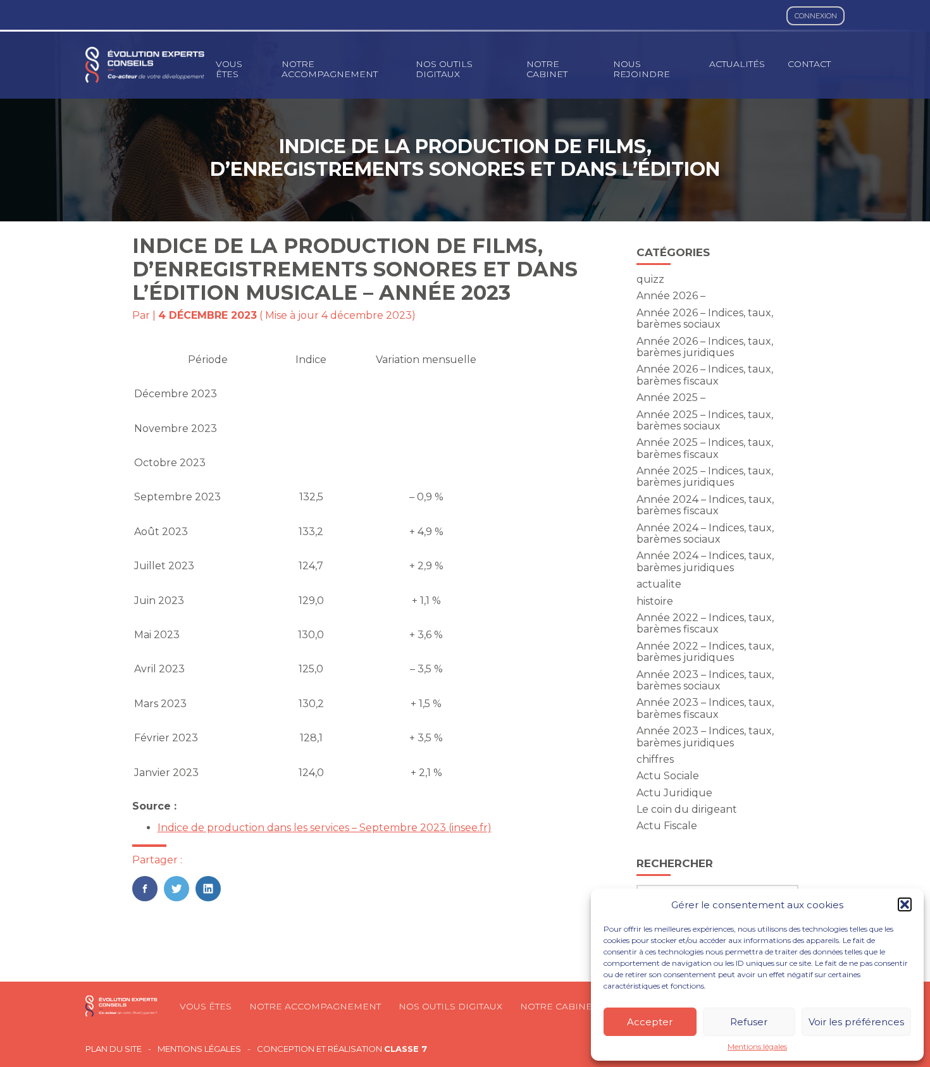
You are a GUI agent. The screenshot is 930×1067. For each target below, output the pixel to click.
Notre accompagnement (330, 69)
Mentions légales (757, 1046)
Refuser (748, 1022)
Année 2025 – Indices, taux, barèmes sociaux (704, 420)
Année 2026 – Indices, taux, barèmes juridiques (704, 347)
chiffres (655, 759)
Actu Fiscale (666, 826)
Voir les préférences (856, 1022)
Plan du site (113, 1049)
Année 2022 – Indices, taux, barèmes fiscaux (705, 623)
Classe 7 (405, 1049)
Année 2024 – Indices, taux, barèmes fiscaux (705, 505)
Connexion (816, 15)
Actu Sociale (667, 776)
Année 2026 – (670, 296)
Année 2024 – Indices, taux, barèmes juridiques (705, 561)
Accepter (650, 1022)
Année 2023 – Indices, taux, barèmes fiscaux (705, 708)
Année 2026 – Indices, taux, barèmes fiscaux (704, 374)
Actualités (737, 64)
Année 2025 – (670, 398)
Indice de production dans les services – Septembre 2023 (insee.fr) (325, 828)
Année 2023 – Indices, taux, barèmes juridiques (705, 736)
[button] (904, 904)
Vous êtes (229, 69)
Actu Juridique (674, 793)
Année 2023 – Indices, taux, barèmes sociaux (705, 680)
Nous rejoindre (641, 69)
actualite (658, 584)
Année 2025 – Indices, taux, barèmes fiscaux (704, 448)
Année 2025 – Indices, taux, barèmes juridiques (704, 476)
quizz (650, 279)
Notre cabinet (546, 69)
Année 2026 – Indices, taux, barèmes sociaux (704, 318)
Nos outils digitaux (444, 69)
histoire (654, 601)
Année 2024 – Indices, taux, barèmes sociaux (705, 533)
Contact (809, 64)
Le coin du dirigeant (686, 809)
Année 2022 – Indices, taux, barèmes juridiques (705, 651)
